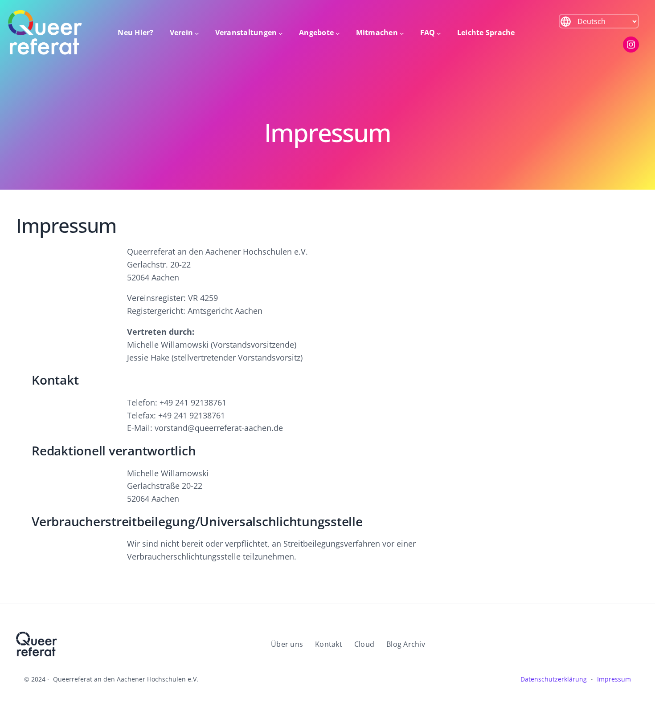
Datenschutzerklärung (553, 679)
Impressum (614, 679)
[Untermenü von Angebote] (338, 33)
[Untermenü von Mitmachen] (402, 33)
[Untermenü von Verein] (197, 33)
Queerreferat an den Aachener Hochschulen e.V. (125, 679)
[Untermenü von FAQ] (439, 33)
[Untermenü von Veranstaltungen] (280, 33)
